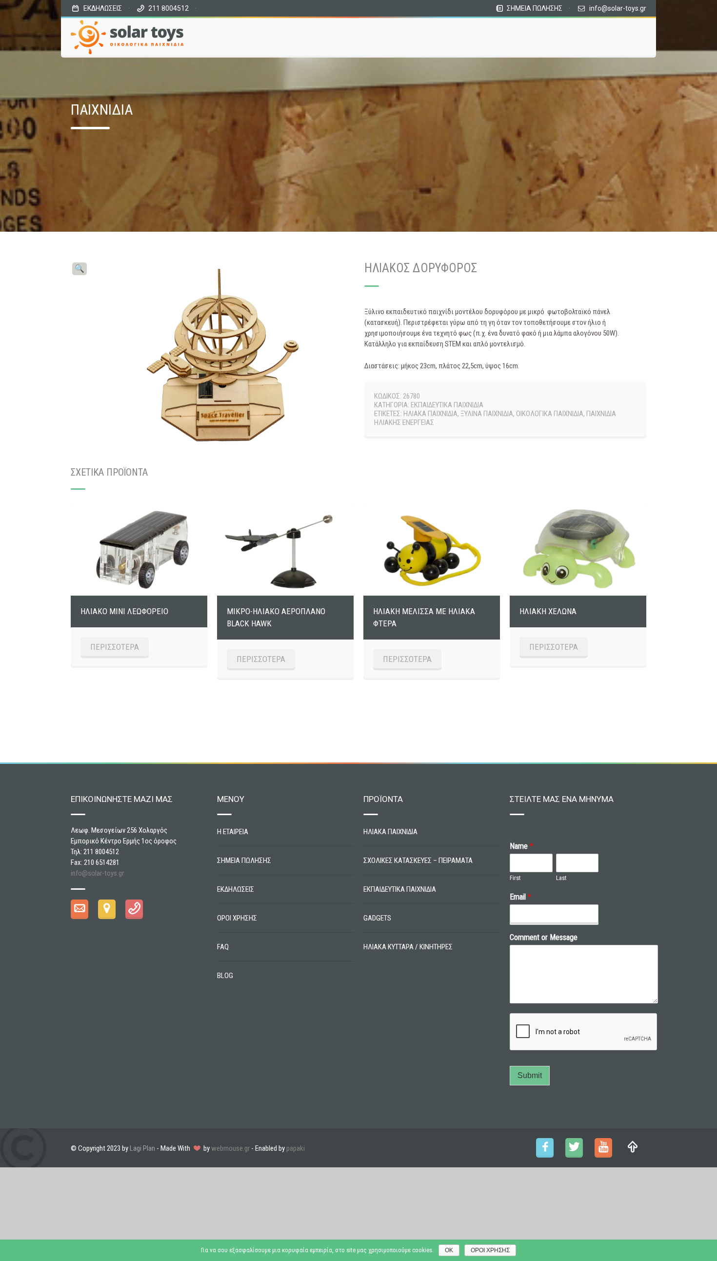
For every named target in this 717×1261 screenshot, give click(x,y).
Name (521, 846)
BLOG (225, 975)
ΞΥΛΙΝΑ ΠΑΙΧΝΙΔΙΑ (486, 413)
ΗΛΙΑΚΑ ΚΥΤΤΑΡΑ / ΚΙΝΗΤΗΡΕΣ (408, 946)
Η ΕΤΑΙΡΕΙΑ (232, 831)
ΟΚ (449, 1250)
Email (520, 896)
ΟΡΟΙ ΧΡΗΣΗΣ (237, 918)
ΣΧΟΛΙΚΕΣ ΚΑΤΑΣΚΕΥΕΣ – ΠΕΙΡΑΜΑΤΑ (418, 860)
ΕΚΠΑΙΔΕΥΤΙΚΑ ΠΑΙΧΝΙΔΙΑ (447, 404)
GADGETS (377, 918)
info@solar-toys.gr (617, 8)
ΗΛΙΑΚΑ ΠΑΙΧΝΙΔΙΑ (430, 413)
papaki (295, 1148)
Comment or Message (544, 937)
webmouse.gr (230, 1148)
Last (561, 877)
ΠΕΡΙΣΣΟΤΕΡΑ (114, 647)
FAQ (223, 946)
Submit (530, 1075)
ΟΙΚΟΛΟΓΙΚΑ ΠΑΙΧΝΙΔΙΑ (549, 413)
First (515, 877)
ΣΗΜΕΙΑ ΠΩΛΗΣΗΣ (534, 8)
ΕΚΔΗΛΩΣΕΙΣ (102, 8)
